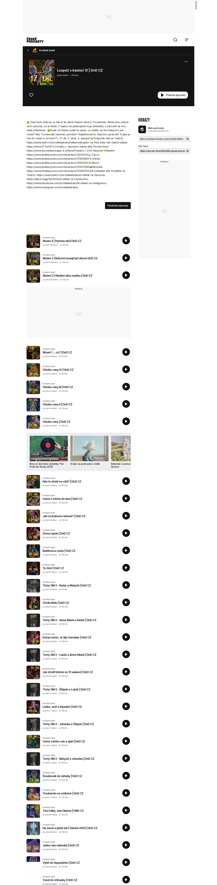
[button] (175, 40)
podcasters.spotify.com (158, 131)
